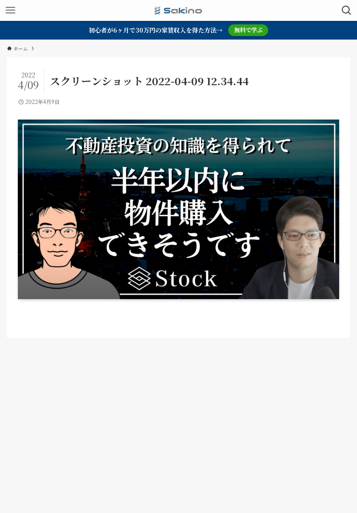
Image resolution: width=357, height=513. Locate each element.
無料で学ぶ (248, 30)
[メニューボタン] (10, 10)
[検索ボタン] (346, 10)
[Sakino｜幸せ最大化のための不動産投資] (178, 10)
